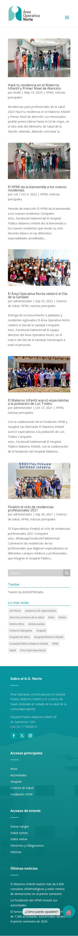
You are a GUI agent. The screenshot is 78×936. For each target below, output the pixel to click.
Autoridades (18, 775)
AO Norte (15, 610)
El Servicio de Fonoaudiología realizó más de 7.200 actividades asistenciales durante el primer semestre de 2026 (38, 917)
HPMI (49, 92)
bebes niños (17, 624)
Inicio (13, 769)
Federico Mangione (21, 630)
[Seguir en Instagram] (30, 735)
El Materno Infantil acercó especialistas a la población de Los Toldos (38, 402)
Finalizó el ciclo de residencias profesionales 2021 (31, 508)
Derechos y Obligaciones (27, 845)
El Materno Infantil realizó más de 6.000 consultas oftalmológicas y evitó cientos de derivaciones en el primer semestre (37, 889)
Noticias (15, 852)
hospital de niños (20, 637)
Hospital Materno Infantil (48, 637)
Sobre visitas (18, 839)
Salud (13, 650)
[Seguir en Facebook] (13, 735)
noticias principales (43, 306)
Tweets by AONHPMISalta (25, 592)
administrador (22, 301)
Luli (15, 194)
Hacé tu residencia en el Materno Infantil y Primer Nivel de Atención (34, 87)
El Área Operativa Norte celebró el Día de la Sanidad (37, 295)
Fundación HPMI (21, 794)
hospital (41, 630)
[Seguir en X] (22, 735)
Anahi (17, 92)
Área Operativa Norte (33, 650)
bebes (62, 617)
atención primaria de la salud (27, 617)
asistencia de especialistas (40, 610)
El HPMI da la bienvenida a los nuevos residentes (37, 188)
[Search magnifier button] (66, 572)
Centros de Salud (21, 788)
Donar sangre (19, 826)
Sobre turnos (19, 833)
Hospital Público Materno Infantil (29, 643)
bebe (51, 617)
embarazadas (36, 624)
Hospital (15, 782)
